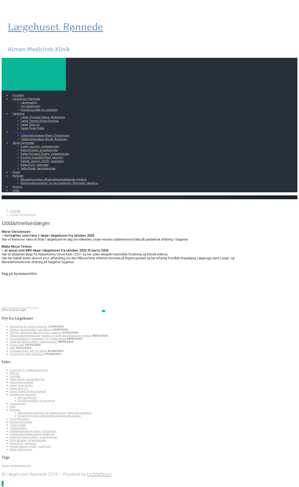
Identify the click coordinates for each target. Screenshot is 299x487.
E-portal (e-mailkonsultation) (29, 370)
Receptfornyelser (21, 422)
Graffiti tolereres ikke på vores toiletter (36, 332)
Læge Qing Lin (30, 124)
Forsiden (18, 95)
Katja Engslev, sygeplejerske (39, 150)
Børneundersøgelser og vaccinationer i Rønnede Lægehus (59, 183)
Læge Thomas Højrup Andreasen (43, 117)
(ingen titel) (17, 344)
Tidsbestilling (18, 428)
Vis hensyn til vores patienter (28, 326)
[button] (3, 483)
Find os (17, 187)
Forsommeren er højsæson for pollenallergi (38, 338)
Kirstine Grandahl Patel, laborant (42, 157)
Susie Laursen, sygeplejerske (40, 146)
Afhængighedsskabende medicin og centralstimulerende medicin (51, 335)
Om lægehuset (30, 106)
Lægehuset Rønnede (55, 26)
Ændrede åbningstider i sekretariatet (33, 341)
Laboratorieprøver (22, 382)
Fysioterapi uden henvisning (27, 354)
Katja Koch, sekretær (35, 165)
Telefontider (18, 425)
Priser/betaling (19, 418)
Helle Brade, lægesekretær (38, 168)
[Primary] (34, 74)
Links (16, 190)
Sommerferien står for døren (28, 350)
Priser (16, 172)
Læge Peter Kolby (32, 128)
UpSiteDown (99, 474)
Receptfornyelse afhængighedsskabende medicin (54, 179)
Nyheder (18, 176)
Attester (6, 465)
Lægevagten (29, 102)
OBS (12, 347)
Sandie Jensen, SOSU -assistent (42, 161)
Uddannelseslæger (25, 132)
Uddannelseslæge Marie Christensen (45, 135)
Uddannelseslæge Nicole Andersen (44, 139)
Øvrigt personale (23, 143)
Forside (15, 211)
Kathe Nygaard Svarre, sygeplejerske (45, 154)
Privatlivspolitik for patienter (39, 110)
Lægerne (18, 113)
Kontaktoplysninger (21, 465)
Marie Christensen (21, 449)
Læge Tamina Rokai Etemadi (40, 121)
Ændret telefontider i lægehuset (31, 329)
